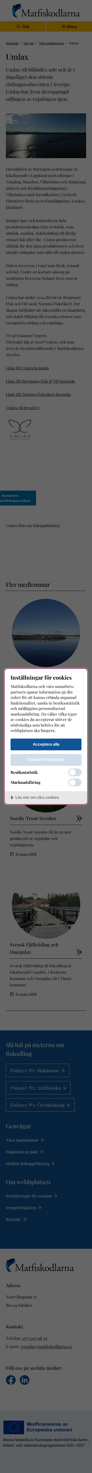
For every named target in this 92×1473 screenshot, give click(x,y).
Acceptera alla (46, 744)
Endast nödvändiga (46, 759)
